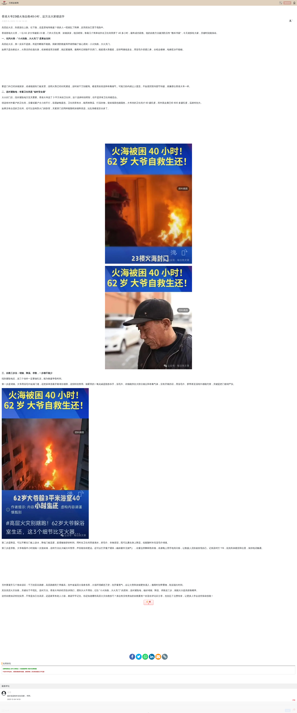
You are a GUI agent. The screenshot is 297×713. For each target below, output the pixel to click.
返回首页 (287, 3)
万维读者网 (14, 3)
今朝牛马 (6, 21)
